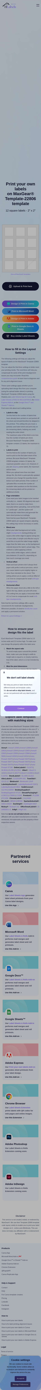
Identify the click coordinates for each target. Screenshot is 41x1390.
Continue (21, 708)
